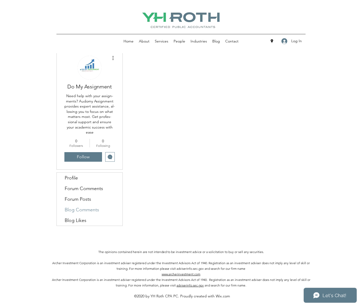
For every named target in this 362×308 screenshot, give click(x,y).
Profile (71, 178)
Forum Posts (78, 199)
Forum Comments (84, 188)
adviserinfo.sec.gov (190, 285)
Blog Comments (82, 210)
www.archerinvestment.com (181, 274)
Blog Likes (75, 220)
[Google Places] (272, 41)
